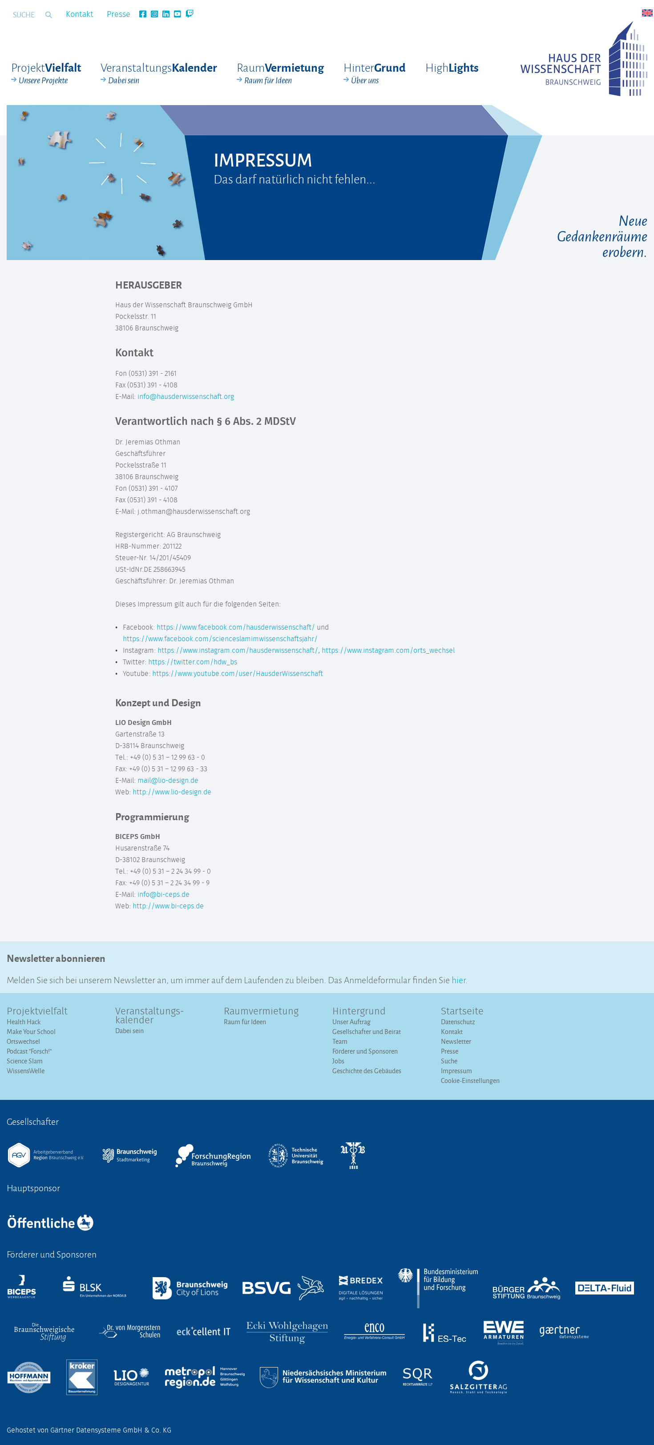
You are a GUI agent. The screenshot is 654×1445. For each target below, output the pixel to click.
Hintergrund (359, 1011)
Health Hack (23, 1021)
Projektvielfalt (37, 1011)
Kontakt (79, 15)
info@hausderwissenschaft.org (185, 396)
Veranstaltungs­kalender (149, 1016)
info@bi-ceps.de (163, 894)
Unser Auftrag (351, 1021)
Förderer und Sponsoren (365, 1051)
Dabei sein (129, 1030)
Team (339, 1041)
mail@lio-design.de (167, 780)
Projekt (46, 73)
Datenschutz (458, 1021)
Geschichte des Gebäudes (366, 1070)
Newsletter (456, 1041)
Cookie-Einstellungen (470, 1080)
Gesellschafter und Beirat (366, 1031)
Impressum (456, 1070)
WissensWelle (25, 1070)
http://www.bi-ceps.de (168, 906)
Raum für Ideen (245, 1021)
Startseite (462, 1011)
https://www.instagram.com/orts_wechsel (388, 650)
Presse (118, 15)
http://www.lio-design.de (172, 792)
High (452, 67)
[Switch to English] (647, 13)
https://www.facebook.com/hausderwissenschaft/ (236, 627)
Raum (280, 73)
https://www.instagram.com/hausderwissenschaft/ (237, 650)
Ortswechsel (23, 1041)
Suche (449, 1061)
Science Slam (25, 1061)
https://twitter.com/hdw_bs (193, 662)
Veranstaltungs (159, 73)
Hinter (374, 73)
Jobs (338, 1061)
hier (458, 979)
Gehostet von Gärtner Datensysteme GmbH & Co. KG (89, 1430)
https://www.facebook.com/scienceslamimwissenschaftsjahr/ (220, 639)
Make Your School (31, 1031)
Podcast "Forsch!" (29, 1051)
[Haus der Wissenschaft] (584, 58)
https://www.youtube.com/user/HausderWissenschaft (237, 673)
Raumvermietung (261, 1011)
